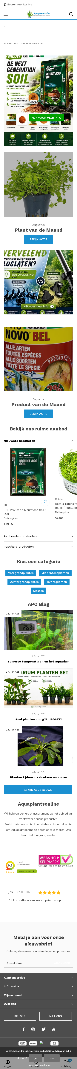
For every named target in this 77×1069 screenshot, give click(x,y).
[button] (5, 14)
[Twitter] (43, 1029)
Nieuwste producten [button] (19, 441)
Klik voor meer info (46, 117)
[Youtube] (53, 1029)
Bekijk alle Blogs (38, 790)
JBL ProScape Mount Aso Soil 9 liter (25, 512)
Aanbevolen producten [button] (20, 536)
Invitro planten (57, 582)
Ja (35, 1058)
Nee (52, 1058)
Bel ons (19, 1016)
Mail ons (55, 1016)
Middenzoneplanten (55, 573)
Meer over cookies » (39, 1065)
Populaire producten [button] (19, 546)
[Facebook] (24, 1029)
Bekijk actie (38, 239)
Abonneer (62, 963)
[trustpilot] (55, 860)
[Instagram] (33, 1029)
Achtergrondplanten (24, 582)
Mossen (38, 591)
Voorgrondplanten (21, 573)
